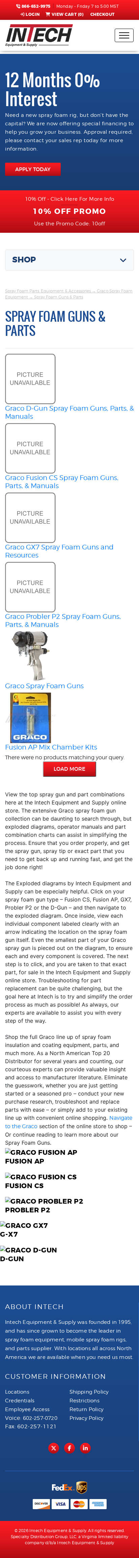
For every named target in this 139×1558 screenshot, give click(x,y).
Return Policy (87, 1409)
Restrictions (85, 1401)
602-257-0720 (40, 1418)
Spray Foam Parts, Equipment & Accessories (48, 290)
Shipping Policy (89, 1392)
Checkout (102, 14)
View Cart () (68, 14)
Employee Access (27, 1409)
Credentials (19, 1401)
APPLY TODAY (33, 169)
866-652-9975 (35, 6)
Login (33, 14)
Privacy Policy (87, 1418)
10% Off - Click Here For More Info (69, 199)
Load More (69, 769)
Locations (17, 1392)
